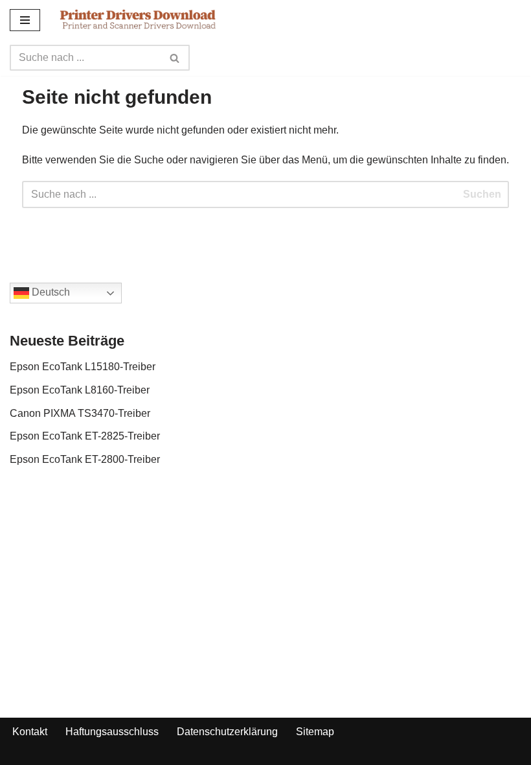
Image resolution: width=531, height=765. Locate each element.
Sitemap (315, 731)
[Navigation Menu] (25, 20)
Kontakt (29, 731)
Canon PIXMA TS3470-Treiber (80, 413)
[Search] (175, 58)
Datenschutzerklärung (227, 731)
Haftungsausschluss (112, 731)
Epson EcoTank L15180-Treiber (82, 366)
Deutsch (49, 292)
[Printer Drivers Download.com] (138, 19)
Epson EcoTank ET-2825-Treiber (85, 435)
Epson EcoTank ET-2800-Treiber (85, 459)
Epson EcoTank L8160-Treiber (80, 389)
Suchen (482, 194)
